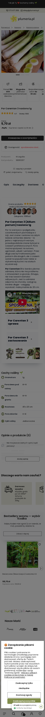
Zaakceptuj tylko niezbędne (24, 686)
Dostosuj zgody (24, 695)
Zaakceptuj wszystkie (24, 701)
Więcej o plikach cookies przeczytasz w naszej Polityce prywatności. (20, 675)
